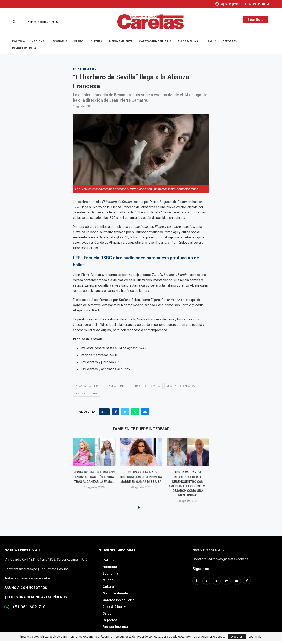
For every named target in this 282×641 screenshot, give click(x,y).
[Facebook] (246, 4)
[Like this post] (105, 411)
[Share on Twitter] (125, 411)
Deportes (230, 41)
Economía (59, 41)
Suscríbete (255, 19)
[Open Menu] (21, 22)
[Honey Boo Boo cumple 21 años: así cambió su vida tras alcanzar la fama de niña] (94, 452)
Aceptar (236, 636)
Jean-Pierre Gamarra (181, 386)
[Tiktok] (268, 4)
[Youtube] (263, 4)
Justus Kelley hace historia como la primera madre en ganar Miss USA (141, 477)
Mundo (79, 41)
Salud (211, 41)
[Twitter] (249, 4)
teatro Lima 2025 (86, 393)
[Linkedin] (259, 4)
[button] (79, 473)
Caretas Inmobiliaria (155, 41)
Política (18, 41)
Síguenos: (201, 568)
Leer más (255, 636)
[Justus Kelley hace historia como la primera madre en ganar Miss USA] (141, 452)
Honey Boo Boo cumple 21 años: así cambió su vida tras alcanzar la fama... (94, 477)
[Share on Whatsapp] (135, 411)
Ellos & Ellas (188, 41)
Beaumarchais (115, 386)
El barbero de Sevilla (146, 386)
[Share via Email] (145, 411)
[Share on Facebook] (115, 411)
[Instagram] (254, 4)
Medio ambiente (120, 41)
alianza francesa (87, 386)
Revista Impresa (24, 48)
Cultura (96, 41)
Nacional (39, 41)
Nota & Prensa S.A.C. (23, 550)
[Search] (14, 22)
